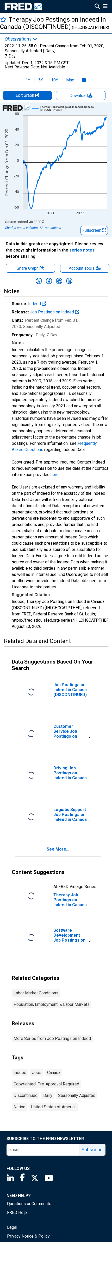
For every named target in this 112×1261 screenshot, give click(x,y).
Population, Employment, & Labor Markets (52, 1004)
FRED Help (17, 1212)
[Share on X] (39, 281)
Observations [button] (19, 39)
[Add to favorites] (3, 19)
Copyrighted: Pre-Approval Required (46, 1084)
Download (79, 95)
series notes (82, 250)
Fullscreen (92, 230)
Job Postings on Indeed (52, 312)
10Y (54, 80)
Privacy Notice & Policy (28, 1236)
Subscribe (92, 1149)
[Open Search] (97, 6)
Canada (53, 1072)
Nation (19, 1106)
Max (70, 80)
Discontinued (26, 1095)
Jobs (36, 1072)
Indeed (35, 303)
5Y (40, 80)
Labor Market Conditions (36, 992)
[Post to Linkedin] (69, 281)
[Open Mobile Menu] (105, 6)
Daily (47, 1095)
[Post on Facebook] (49, 281)
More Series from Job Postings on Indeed (52, 1038)
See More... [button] (58, 849)
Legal (12, 1227)
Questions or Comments (29, 1203)
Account (82, 268)
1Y (28, 80)
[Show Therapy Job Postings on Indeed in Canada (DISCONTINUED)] (75, 108)
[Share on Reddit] (59, 281)
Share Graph (28, 268)
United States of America (54, 1106)
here (55, 474)
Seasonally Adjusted (76, 1095)
